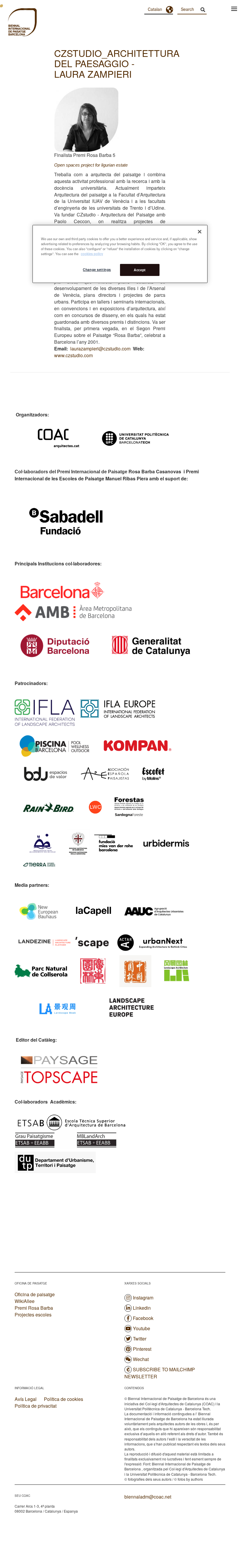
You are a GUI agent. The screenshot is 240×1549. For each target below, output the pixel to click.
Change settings (97, 269)
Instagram (143, 1297)
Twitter (139, 1338)
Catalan (155, 9)
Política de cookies (63, 1399)
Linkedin (142, 1307)
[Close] (199, 231)
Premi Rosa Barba (34, 1307)
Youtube (141, 1328)
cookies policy (92, 253)
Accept (139, 269)
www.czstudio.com (73, 355)
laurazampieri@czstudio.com (100, 348)
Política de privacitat (35, 1406)
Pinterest (142, 1348)
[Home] (11, 23)
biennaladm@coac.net (147, 1496)
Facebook (143, 1318)
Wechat (141, 1359)
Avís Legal (26, 1399)
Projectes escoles (33, 1314)
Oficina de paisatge (35, 1294)
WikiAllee (25, 1301)
